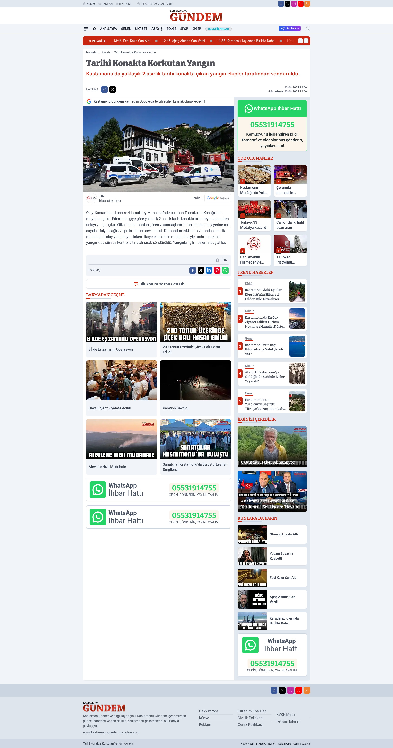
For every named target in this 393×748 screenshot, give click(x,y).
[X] (287, 4)
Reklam (107, 3)
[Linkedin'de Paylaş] (209, 270)
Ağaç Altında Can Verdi (146, 41)
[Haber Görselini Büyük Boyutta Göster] (158, 149)
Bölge (171, 29)
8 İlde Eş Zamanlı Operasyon (275, 41)
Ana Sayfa (108, 29)
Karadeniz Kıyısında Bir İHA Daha (209, 41)
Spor (184, 29)
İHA (109, 198)
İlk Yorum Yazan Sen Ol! (162, 284)
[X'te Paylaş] (112, 89)
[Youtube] (301, 4)
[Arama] (307, 28)
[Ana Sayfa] (94, 29)
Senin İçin (292, 28)
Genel (126, 29)
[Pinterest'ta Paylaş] (217, 270)
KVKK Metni (286, 714)
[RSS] (307, 4)
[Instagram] (294, 4)
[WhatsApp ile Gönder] (225, 270)
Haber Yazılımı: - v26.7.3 (275, 743)
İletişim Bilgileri (288, 721)
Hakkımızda (208, 711)
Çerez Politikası (250, 724)
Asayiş (157, 29)
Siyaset (141, 29)
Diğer (196, 29)
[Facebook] (281, 4)
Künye (91, 3)
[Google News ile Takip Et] (217, 198)
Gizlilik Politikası (250, 718)
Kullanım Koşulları (252, 711)
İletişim (125, 3)
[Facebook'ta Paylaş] (104, 89)
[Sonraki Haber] (306, 40)
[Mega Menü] (86, 29)
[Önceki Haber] (300, 40)
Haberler (92, 52)
